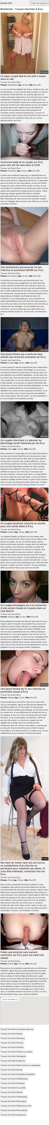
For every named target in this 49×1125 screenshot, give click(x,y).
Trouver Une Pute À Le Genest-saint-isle (17, 1029)
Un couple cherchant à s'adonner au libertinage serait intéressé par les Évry (23, 442)
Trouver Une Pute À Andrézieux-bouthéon (18, 1074)
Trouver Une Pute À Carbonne (13, 1061)
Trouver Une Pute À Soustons (13, 1038)
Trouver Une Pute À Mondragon (13, 1101)
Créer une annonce (39, 3)
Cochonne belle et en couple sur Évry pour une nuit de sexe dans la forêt (22, 163)
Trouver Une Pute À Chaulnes (13, 1083)
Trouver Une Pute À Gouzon (12, 1043)
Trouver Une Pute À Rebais (12, 1034)
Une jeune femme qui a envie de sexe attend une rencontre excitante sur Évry (23, 355)
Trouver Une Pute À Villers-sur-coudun (16, 1052)
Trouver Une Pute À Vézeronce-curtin (16, 1106)
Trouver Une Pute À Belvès (12, 1092)
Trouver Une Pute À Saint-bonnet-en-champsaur (20, 1065)
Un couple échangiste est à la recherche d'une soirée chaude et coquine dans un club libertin (23, 608)
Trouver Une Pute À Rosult (11, 1070)
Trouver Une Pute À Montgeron (13, 1056)
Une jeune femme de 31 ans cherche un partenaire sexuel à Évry (23, 690)
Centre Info (6, 3)
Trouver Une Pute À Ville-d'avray (14, 1110)
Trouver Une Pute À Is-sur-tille (13, 1088)
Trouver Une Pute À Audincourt (13, 1115)
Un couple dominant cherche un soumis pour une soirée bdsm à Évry (23, 525)
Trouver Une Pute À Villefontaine (14, 1097)
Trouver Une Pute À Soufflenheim (14, 1079)
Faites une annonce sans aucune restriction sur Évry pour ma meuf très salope (22, 955)
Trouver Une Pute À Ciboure (12, 1047)
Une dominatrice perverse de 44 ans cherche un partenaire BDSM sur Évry (22, 269)
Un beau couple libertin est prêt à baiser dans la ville (23, 77)
